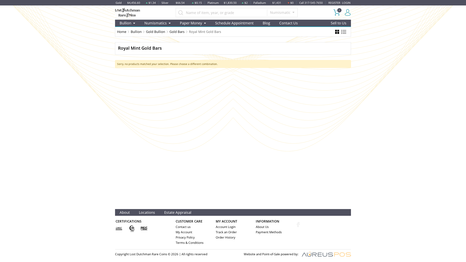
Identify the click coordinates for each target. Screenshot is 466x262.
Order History (225, 237)
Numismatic (280, 12)
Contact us (183, 227)
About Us (262, 227)
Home (121, 31)
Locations (147, 212)
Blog (266, 23)
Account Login (226, 227)
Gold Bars (177, 31)
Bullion (136, 31)
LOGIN (346, 3)
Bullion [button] (125, 23)
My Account (184, 232)
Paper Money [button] (191, 23)
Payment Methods (269, 232)
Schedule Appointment (234, 23)
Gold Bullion (155, 31)
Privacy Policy (185, 237)
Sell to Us (338, 23)
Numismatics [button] (155, 23)
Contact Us (288, 23)
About (125, 212)
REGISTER (334, 3)
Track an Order (226, 232)
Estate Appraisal (177, 212)
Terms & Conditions (190, 243)
